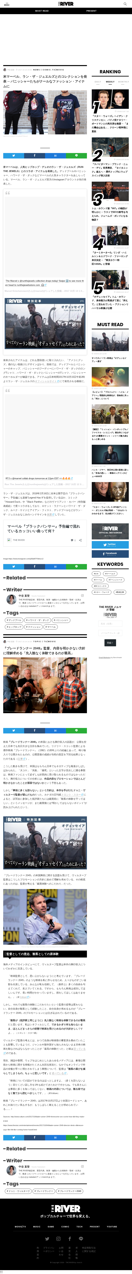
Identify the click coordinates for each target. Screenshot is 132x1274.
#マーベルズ (110, 574)
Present (91, 10)
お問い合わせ (61, 1251)
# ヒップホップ (14, 627)
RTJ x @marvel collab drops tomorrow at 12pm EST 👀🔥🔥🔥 (38, 478)
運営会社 (69, 1253)
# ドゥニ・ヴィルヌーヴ (18, 1191)
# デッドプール (14, 620)
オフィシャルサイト (46, 381)
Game (51, 1226)
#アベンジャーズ (115, 580)
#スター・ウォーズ (101, 592)
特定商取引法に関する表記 (89, 1249)
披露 (49, 514)
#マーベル (98, 580)
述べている (58, 1073)
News (36, 70)
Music (37, 1226)
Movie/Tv (20, 1226)
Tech (79, 1226)
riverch (79, 1262)
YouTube (112, 1226)
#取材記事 (120, 592)
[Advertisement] (66, 36)
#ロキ (96, 574)
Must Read (42, 10)
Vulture (23, 997)
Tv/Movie (58, 70)
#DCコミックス (100, 586)
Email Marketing (105, 657)
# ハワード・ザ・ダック (37, 620)
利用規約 (38, 1253)
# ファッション (33, 627)
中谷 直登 (10, 70)
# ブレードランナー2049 (69, 1191)
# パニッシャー (61, 620)
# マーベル (51, 627)
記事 (20, 758)
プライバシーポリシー (48, 1249)
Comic (47, 70)
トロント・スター (71, 794)
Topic (37, 641)
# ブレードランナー (44, 1191)
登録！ (110, 643)
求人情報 (76, 1253)
